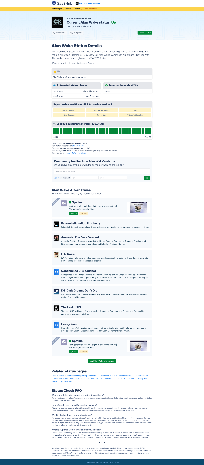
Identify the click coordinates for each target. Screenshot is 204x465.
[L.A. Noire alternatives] (56, 255)
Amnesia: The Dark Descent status (116, 375)
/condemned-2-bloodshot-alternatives (70, 268)
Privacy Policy (108, 462)
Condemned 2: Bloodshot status (66, 378)
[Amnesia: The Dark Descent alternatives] (56, 238)
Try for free (73, 213)
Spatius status (58, 375)
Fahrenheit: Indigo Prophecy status (82, 375)
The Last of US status (125, 378)
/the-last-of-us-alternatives (65, 304)
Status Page (90, 462)
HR (56, 325)
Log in (56, 178)
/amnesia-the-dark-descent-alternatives (71, 234)
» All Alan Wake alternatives (102, 361)
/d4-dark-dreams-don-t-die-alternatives (71, 288)
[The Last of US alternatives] (56, 308)
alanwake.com (78, 146)
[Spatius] (64, 203)
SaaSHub (99, 462)
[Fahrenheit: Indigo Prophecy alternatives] (56, 224)
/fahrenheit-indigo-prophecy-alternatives (72, 220)
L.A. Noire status (141, 375)
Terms (116, 462)
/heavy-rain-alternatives (64, 321)
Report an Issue (145, 33)
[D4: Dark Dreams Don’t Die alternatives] (56, 291)
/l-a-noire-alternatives (63, 251)
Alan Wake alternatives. (77, 153)
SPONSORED (55, 202)
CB (56, 272)
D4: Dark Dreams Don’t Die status (97, 378)
